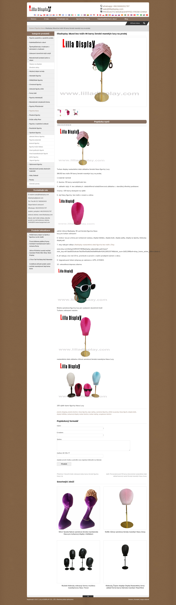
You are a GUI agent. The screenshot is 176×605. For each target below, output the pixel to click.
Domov (33, 19)
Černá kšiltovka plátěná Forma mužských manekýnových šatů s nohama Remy (39, 244)
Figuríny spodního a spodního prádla (41, 38)
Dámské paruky (34, 184)
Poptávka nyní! (101, 122)
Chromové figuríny (35, 84)
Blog (126, 19)
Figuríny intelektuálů (36, 98)
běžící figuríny (33, 157)
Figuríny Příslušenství (36, 106)
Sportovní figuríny (83, 19)
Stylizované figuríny (35, 164)
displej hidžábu (62, 414)
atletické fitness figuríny (36, 136)
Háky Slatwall (33, 175)
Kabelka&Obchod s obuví (107, 19)
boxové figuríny (34, 143)
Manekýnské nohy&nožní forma (39, 102)
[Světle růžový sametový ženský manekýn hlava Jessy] (125, 529)
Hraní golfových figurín (36, 150)
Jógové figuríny (34, 160)
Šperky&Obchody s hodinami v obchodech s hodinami (39, 48)
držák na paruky (113, 412)
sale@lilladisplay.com (113, 9)
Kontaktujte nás (62, 19)
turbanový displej (73, 414)
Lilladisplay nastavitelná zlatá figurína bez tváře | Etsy (94, 245)
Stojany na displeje (35, 64)
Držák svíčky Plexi (35, 119)
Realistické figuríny (35, 128)
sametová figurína (102, 412)
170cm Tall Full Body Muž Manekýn (40, 259)
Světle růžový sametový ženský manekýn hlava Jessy (125, 532)
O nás (46, 19)
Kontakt (136, 599)
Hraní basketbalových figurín (38, 153)
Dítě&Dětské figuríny (36, 80)
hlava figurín (123, 412)
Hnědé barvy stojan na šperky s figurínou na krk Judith (39, 236)
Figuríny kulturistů (35, 140)
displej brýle (132, 412)
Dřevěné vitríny (34, 67)
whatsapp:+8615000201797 (116, 6)
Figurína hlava (39, 28)
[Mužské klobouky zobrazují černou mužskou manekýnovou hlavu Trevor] (78, 573)
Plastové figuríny (34, 115)
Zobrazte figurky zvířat (36, 89)
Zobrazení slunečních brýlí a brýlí (40, 53)
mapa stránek (144, 599)
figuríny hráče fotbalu (36, 147)
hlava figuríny (83, 412)
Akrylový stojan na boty (36, 71)
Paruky (31, 180)
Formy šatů (33, 93)
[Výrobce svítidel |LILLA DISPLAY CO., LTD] (40, 13)
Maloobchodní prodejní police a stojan (39, 59)
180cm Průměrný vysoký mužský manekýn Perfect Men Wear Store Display (40, 253)
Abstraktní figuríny (35, 76)
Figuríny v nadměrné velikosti (38, 124)
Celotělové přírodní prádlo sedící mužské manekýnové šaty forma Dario (40, 266)
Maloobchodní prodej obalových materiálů (39, 170)
